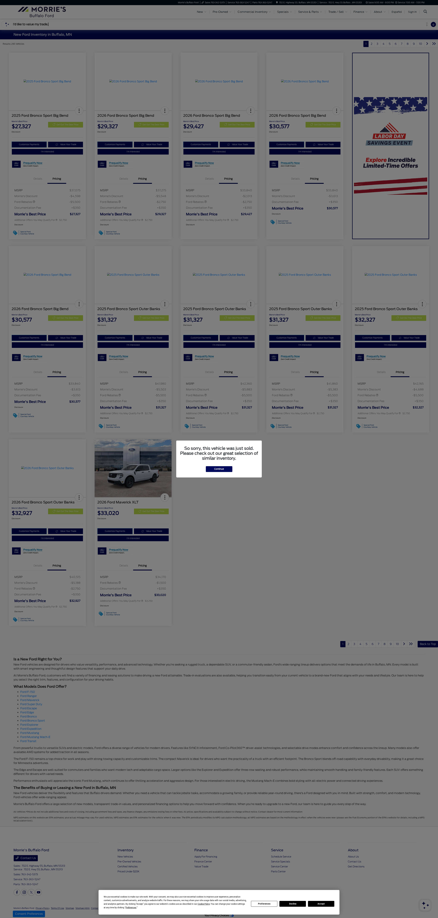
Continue (219, 469)
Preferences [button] (131, 907)
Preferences (264, 904)
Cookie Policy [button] (204, 904)
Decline (292, 904)
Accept (321, 904)
